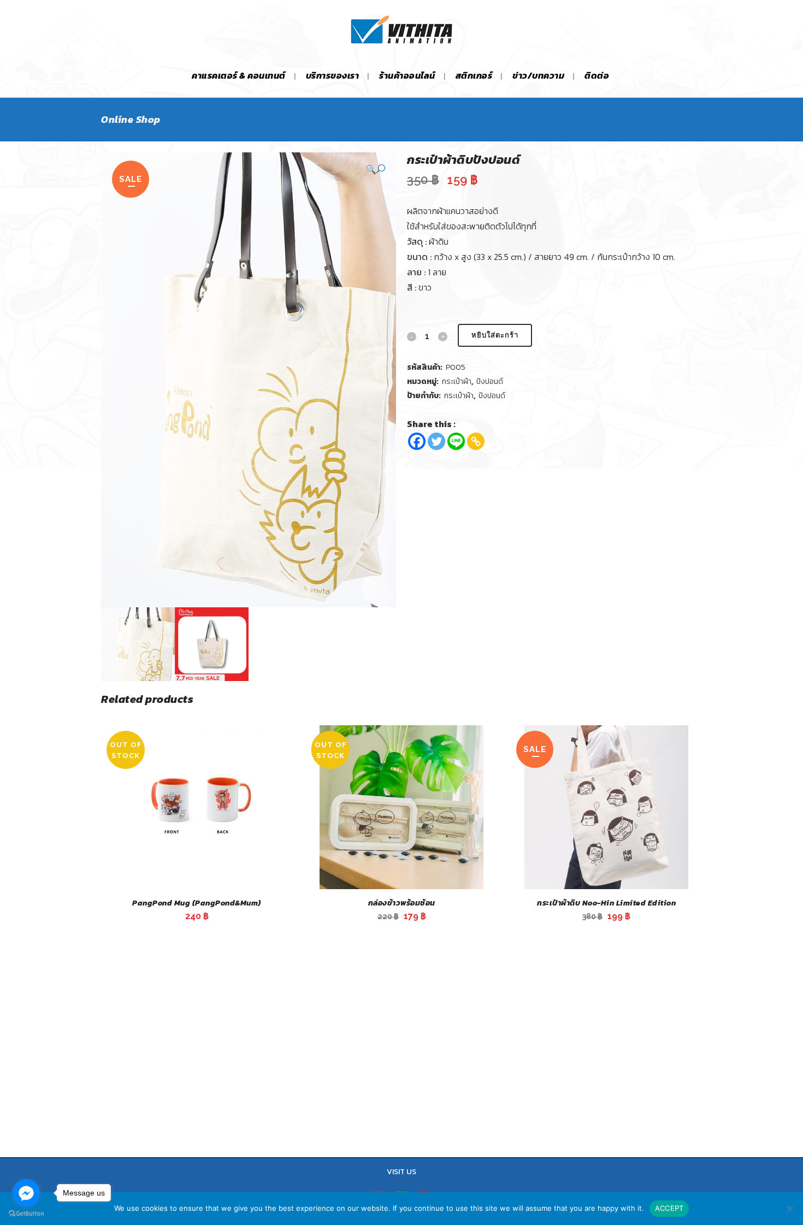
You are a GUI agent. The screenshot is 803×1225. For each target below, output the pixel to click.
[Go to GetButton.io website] (26, 1213)
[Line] (456, 441)
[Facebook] (417, 441)
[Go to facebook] (26, 1192)
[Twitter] (436, 441)
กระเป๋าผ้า (456, 381)
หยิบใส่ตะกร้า (494, 335)
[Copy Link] (476, 441)
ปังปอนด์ (489, 381)
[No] (789, 1208)
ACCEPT (669, 1208)
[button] (375, 169)
